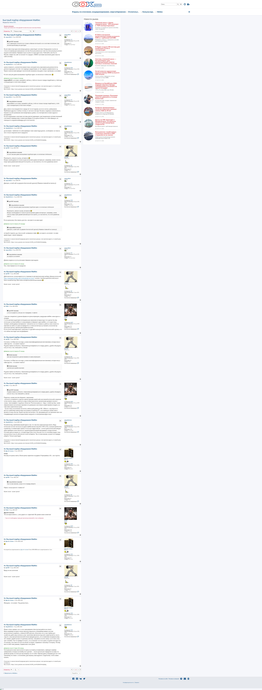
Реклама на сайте (163, 678)
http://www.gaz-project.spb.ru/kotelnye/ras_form (19, 278)
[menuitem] (184, 4)
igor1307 (66, 157)
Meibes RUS (13, 22)
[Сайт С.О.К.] (87, 4)
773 (71, 39)
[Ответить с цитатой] (60, 35)
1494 (72, 463)
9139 (72, 67)
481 (71, 165)
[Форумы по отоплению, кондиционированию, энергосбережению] (98, 6)
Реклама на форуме (174, 678)
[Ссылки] (189, 12)
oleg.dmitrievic (68, 62)
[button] (72, 31)
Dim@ (65, 317)
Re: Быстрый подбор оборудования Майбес (22, 35)
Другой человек (68, 458)
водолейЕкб (67, 34)
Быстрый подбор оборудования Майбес (21, 20)
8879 (72, 322)
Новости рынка (91, 19)
